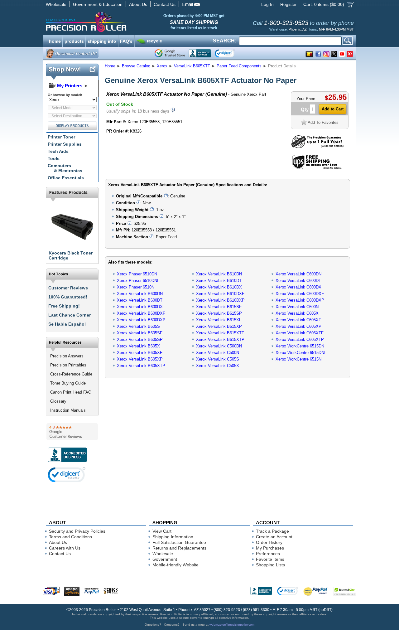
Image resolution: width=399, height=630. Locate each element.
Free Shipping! (64, 305)
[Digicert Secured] (67, 474)
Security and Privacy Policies (77, 531)
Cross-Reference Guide (71, 374)
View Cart (161, 531)
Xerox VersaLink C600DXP (300, 300)
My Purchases (270, 547)
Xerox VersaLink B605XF (139, 352)
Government (164, 559)
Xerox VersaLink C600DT (298, 280)
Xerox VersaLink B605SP (140, 339)
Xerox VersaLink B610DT (219, 280)
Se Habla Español (67, 324)
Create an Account (274, 536)
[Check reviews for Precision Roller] (72, 431)
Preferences (268, 553)
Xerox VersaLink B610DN (219, 274)
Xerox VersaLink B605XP (140, 359)
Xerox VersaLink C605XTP (300, 339)
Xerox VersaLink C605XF (298, 319)
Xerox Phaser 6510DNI (137, 280)
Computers (65, 168)
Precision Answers (67, 356)
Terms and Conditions (70, 536)
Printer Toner (61, 136)
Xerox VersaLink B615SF (219, 306)
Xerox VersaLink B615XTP (220, 339)
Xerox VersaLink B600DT (139, 300)
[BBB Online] (200, 53)
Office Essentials (66, 177)
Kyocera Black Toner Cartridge (71, 255)
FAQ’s (126, 40)
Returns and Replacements (179, 547)
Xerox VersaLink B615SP (219, 313)
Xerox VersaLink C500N (217, 352)
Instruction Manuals (68, 410)
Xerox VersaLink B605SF (139, 333)
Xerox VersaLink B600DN (140, 293)
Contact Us (164, 4)
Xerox (162, 66)
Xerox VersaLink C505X (217, 365)
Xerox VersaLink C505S (217, 359)
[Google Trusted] (170, 53)
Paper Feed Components (239, 66)
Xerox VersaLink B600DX (140, 306)
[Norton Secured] (230, 53)
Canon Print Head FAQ (70, 392)
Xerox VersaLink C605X (297, 313)
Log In (267, 4)
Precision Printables (68, 365)
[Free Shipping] (317, 168)
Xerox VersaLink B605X (138, 346)
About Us (138, 4)
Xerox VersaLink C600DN (298, 274)
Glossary (58, 401)
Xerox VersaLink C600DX (298, 287)
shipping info (102, 40)
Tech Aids (58, 151)
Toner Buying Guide (68, 383)
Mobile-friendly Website (175, 564)
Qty (305, 109)
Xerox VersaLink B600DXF (141, 313)
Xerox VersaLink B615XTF (220, 333)
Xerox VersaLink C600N (297, 306)
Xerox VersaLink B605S (138, 326)
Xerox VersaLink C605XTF (300, 333)
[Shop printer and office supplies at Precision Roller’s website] (119, 22)
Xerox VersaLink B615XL (218, 319)
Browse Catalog (136, 66)
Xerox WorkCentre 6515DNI (300, 352)
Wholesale (56, 4)
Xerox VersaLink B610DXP (220, 300)
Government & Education (98, 4)
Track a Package (272, 531)
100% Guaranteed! (67, 296)
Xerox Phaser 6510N (135, 287)
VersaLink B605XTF (192, 66)
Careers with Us (64, 547)
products (74, 40)
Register (288, 4)
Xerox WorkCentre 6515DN (300, 346)
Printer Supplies (65, 144)
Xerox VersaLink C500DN (219, 346)
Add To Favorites (323, 122)
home (55, 40)
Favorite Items (270, 559)
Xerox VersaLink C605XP (298, 326)
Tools (54, 158)
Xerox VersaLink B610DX (219, 287)
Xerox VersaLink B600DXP (141, 319)
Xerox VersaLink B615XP (219, 326)
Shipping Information (172, 536)
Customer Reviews (68, 287)
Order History (269, 542)
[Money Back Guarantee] (317, 146)
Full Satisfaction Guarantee (179, 542)
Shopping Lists (270, 564)
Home (110, 66)
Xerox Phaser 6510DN (137, 274)
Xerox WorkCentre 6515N (298, 359)
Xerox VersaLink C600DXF (300, 293)
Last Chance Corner (69, 315)
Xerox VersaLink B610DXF (220, 293)
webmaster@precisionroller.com (231, 624)
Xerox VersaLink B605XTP (141, 365)
